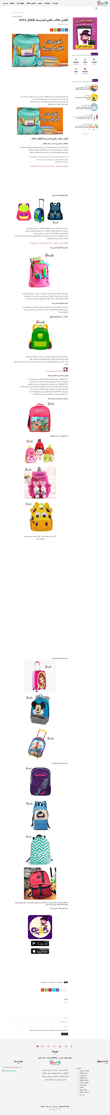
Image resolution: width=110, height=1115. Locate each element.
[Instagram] (65, 1046)
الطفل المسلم (87, 85)
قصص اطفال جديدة (32, 903)
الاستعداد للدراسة (60, 982)
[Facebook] (66, 29)
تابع (85, 58)
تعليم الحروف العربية (86, 124)
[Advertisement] (40, 82)
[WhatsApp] (55, 29)
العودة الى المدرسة (51, 982)
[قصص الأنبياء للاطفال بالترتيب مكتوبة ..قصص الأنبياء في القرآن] (94, 88)
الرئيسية (22, 12)
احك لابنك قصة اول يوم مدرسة (54, 371)
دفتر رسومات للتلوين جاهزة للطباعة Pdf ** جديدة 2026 (83, 107)
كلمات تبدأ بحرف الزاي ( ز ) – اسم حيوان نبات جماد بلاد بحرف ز (82, 117)
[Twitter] (62, 29)
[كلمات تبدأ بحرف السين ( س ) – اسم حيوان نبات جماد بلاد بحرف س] (94, 126)
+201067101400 (10, 1070)
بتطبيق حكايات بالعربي (51, 905)
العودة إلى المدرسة (16, 12)
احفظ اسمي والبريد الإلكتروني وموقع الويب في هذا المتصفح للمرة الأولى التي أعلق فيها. (48, 1030)
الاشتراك (85, 68)
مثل (76, 58)
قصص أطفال (87, 95)
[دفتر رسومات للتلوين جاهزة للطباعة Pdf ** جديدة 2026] (94, 107)
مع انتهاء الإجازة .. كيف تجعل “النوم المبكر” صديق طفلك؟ (46, 243)
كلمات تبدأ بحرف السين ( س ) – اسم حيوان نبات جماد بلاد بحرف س (82, 127)
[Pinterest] (59, 29)
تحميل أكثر (85, 134)
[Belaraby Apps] (102, 3)
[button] (96, 8)
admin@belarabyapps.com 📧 (12, 1067)
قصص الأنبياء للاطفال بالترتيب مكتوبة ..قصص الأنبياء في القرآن (82, 88)
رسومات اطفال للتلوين (85, 105)
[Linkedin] (60, 1046)
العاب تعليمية (87, 115)
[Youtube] (37, 1046)
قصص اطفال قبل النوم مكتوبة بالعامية (82, 98)
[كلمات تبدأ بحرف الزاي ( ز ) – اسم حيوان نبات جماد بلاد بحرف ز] (94, 117)
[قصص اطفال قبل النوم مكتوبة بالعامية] (94, 97)
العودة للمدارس (43, 982)
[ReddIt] (51, 29)
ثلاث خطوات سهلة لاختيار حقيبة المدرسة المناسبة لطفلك (46, 166)
